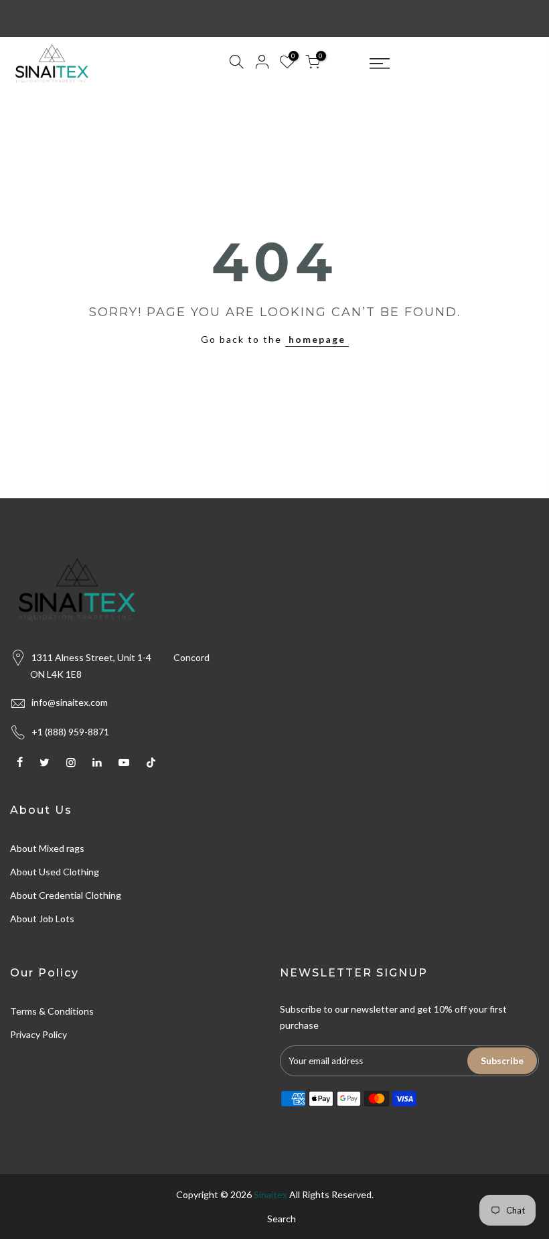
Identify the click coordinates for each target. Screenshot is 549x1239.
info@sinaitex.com (69, 702)
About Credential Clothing (65, 895)
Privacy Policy (38, 1034)
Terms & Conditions (52, 1011)
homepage (317, 339)
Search (281, 1218)
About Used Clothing (54, 871)
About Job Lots (42, 918)
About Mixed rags (47, 848)
